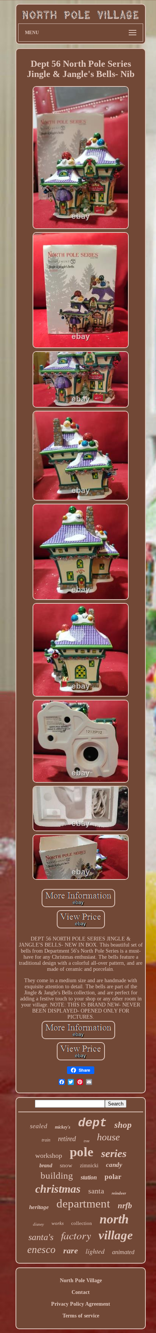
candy (114, 1164)
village (115, 1235)
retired (67, 1139)
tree (86, 1141)
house (108, 1137)
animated (123, 1252)
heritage (39, 1207)
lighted (95, 1251)
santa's (40, 1237)
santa (96, 1191)
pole (82, 1152)
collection (81, 1223)
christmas (58, 1188)
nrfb (125, 1205)
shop (123, 1125)
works (57, 1223)
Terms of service (80, 1316)
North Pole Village (81, 1280)
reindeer (119, 1193)
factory (76, 1235)
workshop (48, 1155)
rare (70, 1250)
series (113, 1153)
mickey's (62, 1127)
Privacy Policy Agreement (80, 1304)
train (46, 1140)
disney (38, 1224)
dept (92, 1123)
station (89, 1177)
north (114, 1219)
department (83, 1203)
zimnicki (89, 1165)
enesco (41, 1249)
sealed (38, 1126)
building (57, 1175)
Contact (81, 1292)
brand (45, 1165)
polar (113, 1177)
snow (66, 1165)
